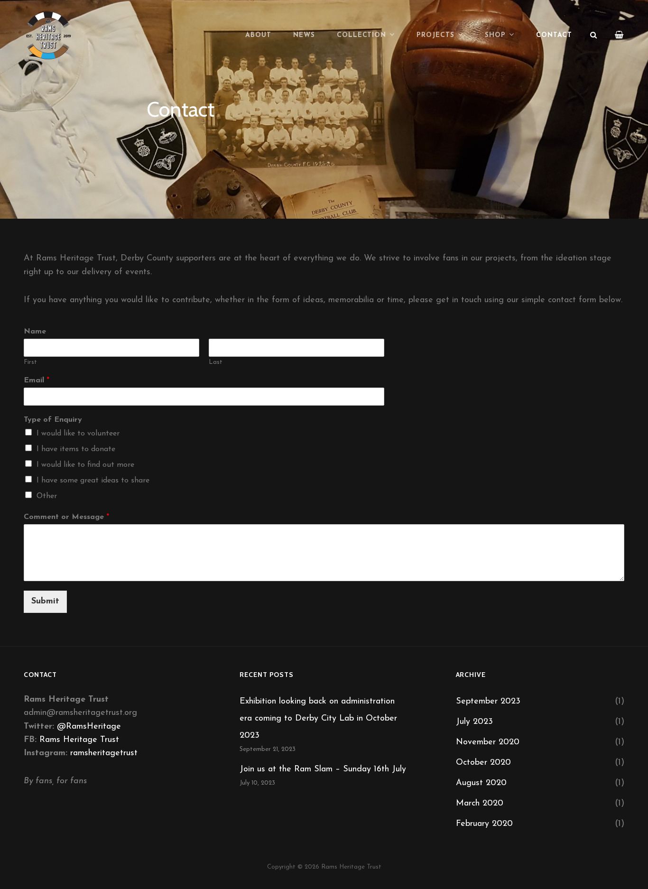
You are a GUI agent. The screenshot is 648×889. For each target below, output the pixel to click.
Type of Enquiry (53, 420)
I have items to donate (76, 449)
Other (47, 496)
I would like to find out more (85, 465)
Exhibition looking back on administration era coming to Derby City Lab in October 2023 (318, 718)
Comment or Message (66, 517)
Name (35, 331)
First (30, 362)
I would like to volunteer (78, 433)
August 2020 (481, 783)
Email (36, 380)
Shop (495, 35)
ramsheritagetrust (104, 753)
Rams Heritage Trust (79, 740)
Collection (362, 35)
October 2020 (483, 763)
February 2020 (484, 824)
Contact (554, 35)
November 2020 (487, 742)
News (304, 35)
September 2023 (488, 701)
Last (215, 362)
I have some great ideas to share (93, 480)
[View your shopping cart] (619, 35)
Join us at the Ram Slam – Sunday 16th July (323, 769)
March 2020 (479, 803)
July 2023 (474, 722)
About (258, 35)
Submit (45, 601)
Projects (435, 35)
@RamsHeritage (89, 726)
